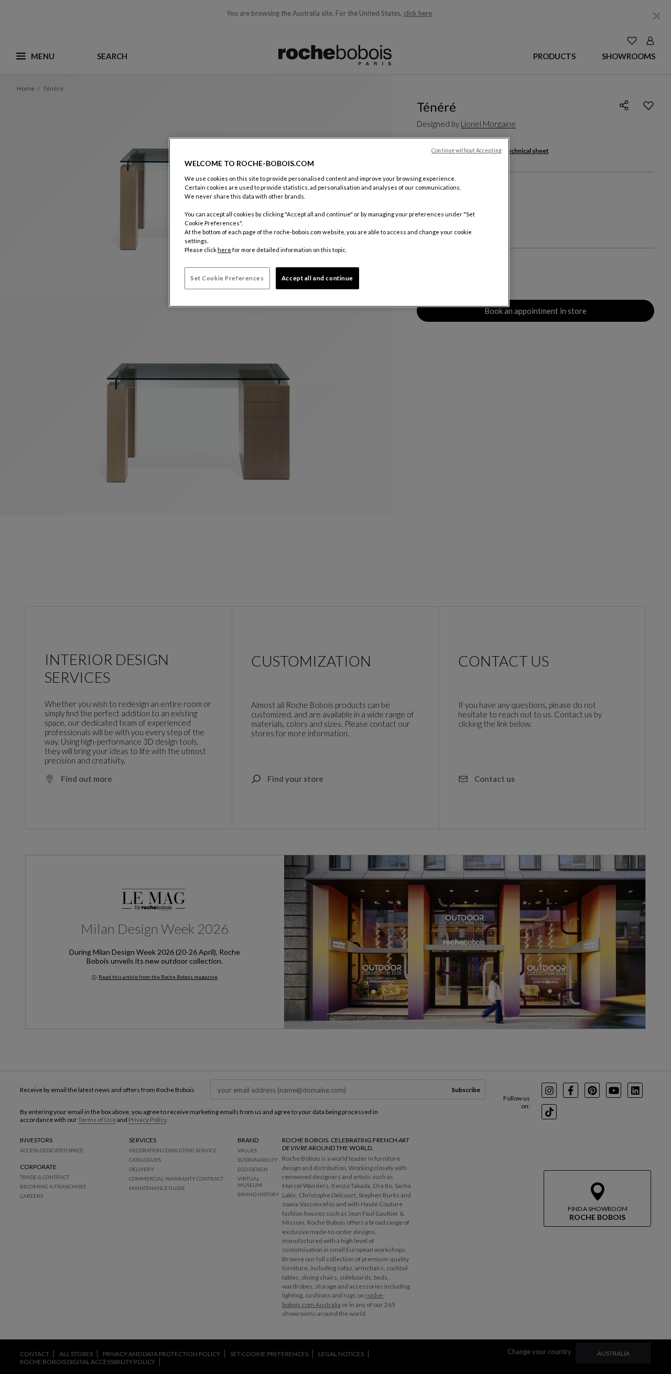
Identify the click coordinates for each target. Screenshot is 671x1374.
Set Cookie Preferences (227, 278)
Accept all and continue (317, 278)
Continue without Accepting (466, 150)
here (224, 249)
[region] (339, 222)
